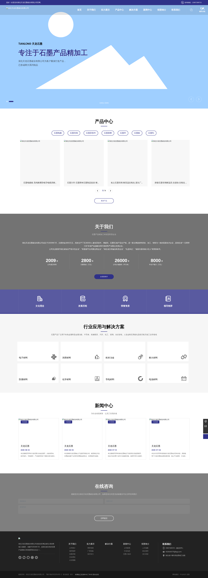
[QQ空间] (32, 557)
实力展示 (105, 10)
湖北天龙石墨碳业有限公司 (101, 74)
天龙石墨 (25, 446)
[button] (8, 101)
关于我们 (91, 10)
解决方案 (133, 10)
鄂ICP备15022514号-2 (54, 574)
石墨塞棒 (108, 133)
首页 (79, 10)
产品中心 (119, 10)
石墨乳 (151, 133)
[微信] (24, 557)
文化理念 (40, 306)
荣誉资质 (125, 306)
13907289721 (170, 548)
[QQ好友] (28, 557)
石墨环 (123, 133)
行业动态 (24, 422)
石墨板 (137, 133)
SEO (71, 574)
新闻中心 (147, 10)
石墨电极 (58, 133)
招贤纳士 (161, 10)
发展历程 (82, 306)
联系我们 (175, 10)
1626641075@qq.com (174, 552)
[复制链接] (36, 557)
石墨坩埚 (74, 133)
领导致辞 (168, 306)
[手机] (205, 421)
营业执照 (66, 574)
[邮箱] (205, 426)
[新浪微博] (19, 557)
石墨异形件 (91, 133)
